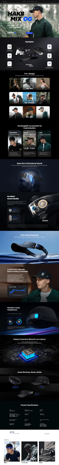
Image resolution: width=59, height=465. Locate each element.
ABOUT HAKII (32, 1)
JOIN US (36, 1)
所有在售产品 (7, 3)
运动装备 (40, 462)
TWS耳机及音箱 (24, 462)
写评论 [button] (46, 433)
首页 (4, 3)
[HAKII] (5, 1)
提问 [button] (48, 433)
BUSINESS (28, 1)
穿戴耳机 (5, 462)
